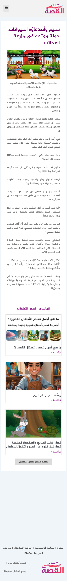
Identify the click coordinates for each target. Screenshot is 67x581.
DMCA (28, 553)
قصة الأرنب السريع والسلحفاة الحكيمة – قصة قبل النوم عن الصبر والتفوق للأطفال (33, 444)
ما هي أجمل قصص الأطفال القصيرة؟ (37, 347)
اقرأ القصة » (56, 352)
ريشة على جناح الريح (47, 395)
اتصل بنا (38, 553)
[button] (6, 8)
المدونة (60, 547)
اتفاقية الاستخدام (23, 547)
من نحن (7, 547)
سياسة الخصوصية (44, 547)
